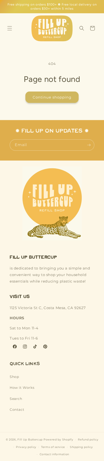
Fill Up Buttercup (30, 439)
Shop (14, 377)
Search (16, 399)
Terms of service (53, 447)
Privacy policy (26, 447)
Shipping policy (81, 447)
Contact (17, 409)
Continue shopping (52, 97)
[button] (9, 28)
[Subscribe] (88, 145)
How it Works (22, 387)
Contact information (54, 454)
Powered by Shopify (58, 439)
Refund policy (88, 439)
